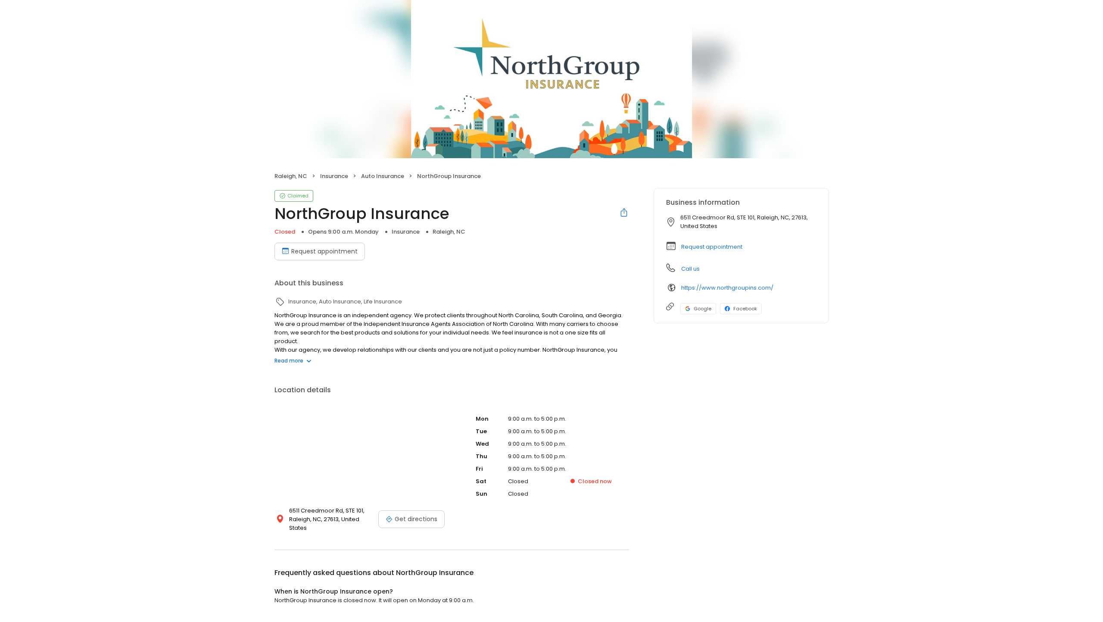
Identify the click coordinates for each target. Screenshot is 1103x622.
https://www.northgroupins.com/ (727, 288)
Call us (690, 269)
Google (702, 308)
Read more (288, 360)
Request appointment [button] (711, 247)
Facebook (745, 308)
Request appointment (324, 251)
